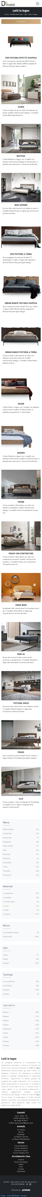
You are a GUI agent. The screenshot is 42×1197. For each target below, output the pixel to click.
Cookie (9, 1196)
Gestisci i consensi (20, 1196)
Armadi (21, 1169)
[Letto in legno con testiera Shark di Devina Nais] (21, 386)
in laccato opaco (20, 902)
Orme (20, 867)
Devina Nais (20, 838)
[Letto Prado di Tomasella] (21, 734)
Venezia (20, 1041)
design (20, 959)
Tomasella (20, 871)
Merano (20, 1021)
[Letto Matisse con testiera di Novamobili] (21, 138)
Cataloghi (21, 1134)
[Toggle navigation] (38, 3)
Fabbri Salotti (20, 846)
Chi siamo (21, 1130)
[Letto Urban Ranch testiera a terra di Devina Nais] (21, 334)
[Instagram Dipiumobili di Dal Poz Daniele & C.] (29, 1184)
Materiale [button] (8, 886)
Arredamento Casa (16, 14)
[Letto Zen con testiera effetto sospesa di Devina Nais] (21, 40)
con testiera (20, 986)
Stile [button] (5, 948)
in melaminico (20, 893)
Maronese (20, 854)
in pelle (20, 910)
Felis (20, 850)
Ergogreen (20, 842)
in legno (20, 906)
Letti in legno (33, 14)
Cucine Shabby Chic (21, 1153)
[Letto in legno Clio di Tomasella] (21, 781)
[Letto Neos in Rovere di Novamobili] (21, 187)
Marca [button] (6, 822)
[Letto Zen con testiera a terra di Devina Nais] (21, 236)
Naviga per (21, 21)
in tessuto (20, 914)
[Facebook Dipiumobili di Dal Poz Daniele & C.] (27, 1184)
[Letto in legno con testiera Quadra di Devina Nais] (21, 435)
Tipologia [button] (8, 974)
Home (7, 14)
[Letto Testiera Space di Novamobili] (21, 685)
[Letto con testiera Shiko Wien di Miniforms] (21, 587)
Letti (25, 14)
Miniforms (20, 858)
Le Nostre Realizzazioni (21, 1139)
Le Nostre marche (21, 1137)
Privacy (3, 1196)
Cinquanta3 (20, 833)
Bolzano (20, 1016)
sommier (20, 994)
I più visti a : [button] (9, 1005)
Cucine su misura (21, 1151)
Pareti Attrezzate (21, 1162)
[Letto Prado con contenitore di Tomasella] (21, 536)
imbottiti (20, 990)
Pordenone (20, 1029)
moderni (20, 963)
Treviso (20, 1037)
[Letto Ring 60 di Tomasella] (21, 636)
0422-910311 (22, 1121)
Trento (20, 1033)
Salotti (21, 1164)
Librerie (21, 1160)
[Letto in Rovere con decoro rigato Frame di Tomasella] (21, 484)
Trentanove (20, 875)
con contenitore (20, 981)
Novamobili (20, 863)
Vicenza (20, 1045)
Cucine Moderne (21, 1146)
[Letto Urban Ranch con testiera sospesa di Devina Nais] (21, 285)
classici (20, 955)
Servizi (21, 1132)
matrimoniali (20, 937)
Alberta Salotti (20, 829)
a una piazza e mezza (20, 932)
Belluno (20, 1012)
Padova (20, 1025)
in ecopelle (20, 897)
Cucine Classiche (21, 1148)
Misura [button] (6, 925)
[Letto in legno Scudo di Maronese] (21, 89)
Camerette (21, 1171)
